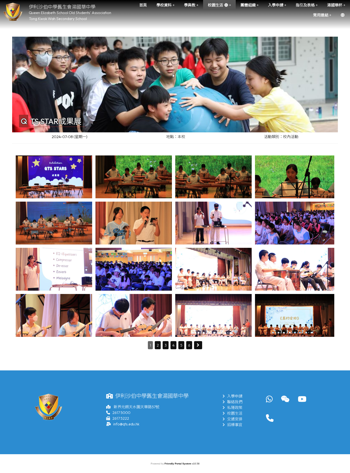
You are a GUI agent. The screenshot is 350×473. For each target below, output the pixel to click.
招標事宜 (234, 424)
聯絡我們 (234, 401)
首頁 (143, 5)
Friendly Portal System (178, 463)
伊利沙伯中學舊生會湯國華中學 (62, 7)
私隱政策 (234, 407)
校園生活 (234, 413)
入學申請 (234, 396)
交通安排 (234, 419)
